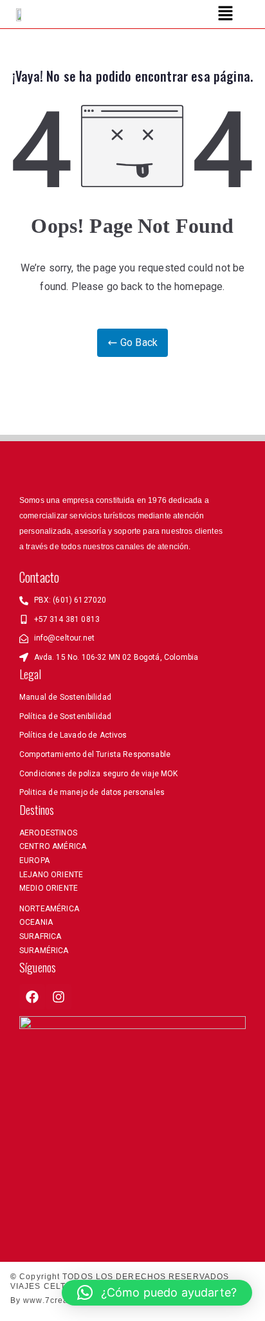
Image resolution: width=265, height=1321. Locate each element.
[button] (225, 14)
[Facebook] (32, 997)
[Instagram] (58, 997)
